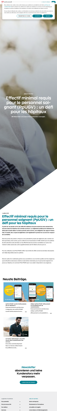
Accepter (37, 16)
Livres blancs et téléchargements (38, 410)
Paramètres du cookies (24, 16)
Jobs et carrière (33, 398)
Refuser (48, 16)
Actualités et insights (35, 407)
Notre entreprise (33, 401)
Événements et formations (36, 404)
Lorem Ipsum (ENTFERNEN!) (28, 382)
